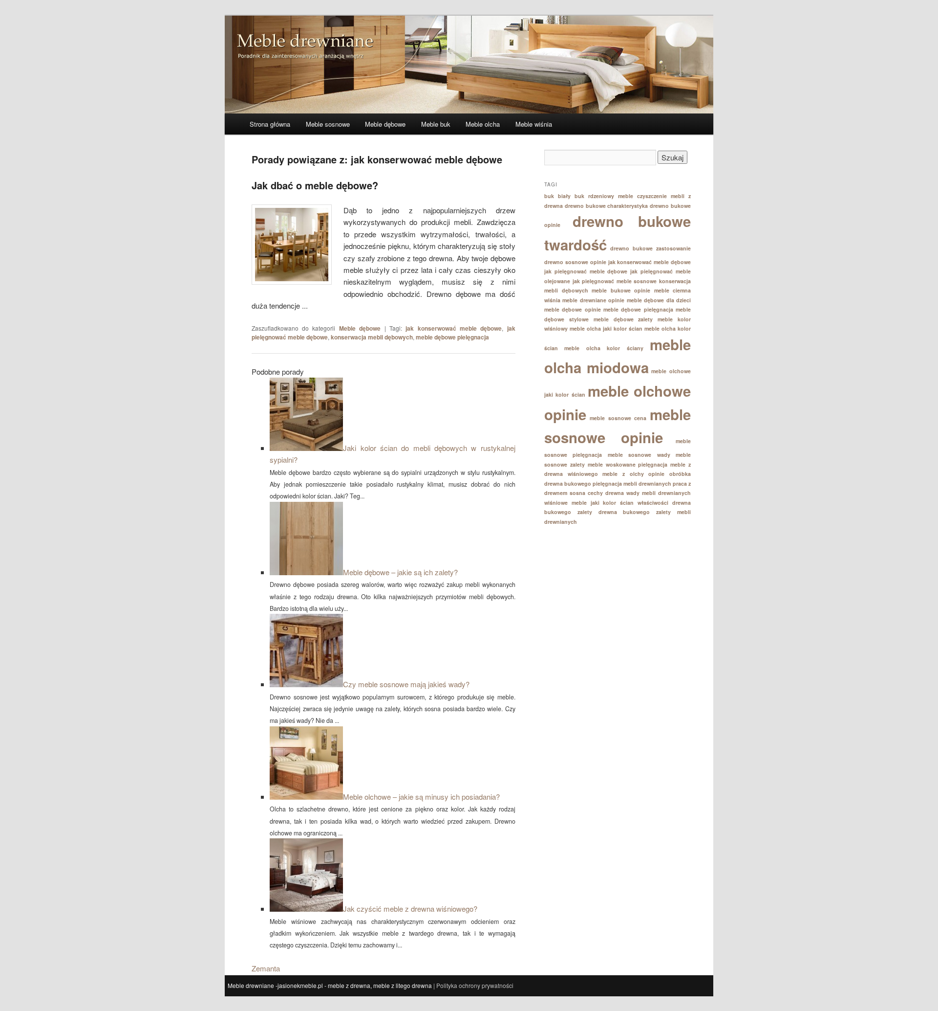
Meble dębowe (385, 124)
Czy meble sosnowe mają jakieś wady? (406, 684)
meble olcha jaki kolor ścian (606, 328)
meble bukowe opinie (621, 290)
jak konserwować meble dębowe (453, 328)
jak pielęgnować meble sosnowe (615, 281)
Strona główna (270, 124)
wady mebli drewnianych (658, 492)
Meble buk (435, 124)
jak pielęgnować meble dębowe (586, 271)
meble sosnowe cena (618, 418)
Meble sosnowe (328, 124)
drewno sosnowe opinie (575, 262)
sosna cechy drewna (597, 492)
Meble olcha (483, 124)
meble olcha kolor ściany (603, 348)
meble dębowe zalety (623, 319)
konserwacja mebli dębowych (372, 337)
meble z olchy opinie (633, 473)
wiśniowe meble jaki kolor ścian (589, 502)
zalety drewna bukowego (613, 512)
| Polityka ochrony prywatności (473, 985)
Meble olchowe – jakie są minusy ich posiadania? (421, 796)
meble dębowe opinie (572, 309)
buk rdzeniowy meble (604, 196)
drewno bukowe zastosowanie (650, 248)
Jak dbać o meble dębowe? (315, 185)
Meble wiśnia (533, 124)
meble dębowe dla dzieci (659, 300)
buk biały (557, 196)
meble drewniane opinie (593, 300)
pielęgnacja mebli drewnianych (632, 483)
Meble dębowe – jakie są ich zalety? (400, 572)
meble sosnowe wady (639, 454)
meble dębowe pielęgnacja (452, 337)
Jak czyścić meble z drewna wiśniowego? (410, 908)
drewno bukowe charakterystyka (606, 205)
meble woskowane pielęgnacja (628, 464)
